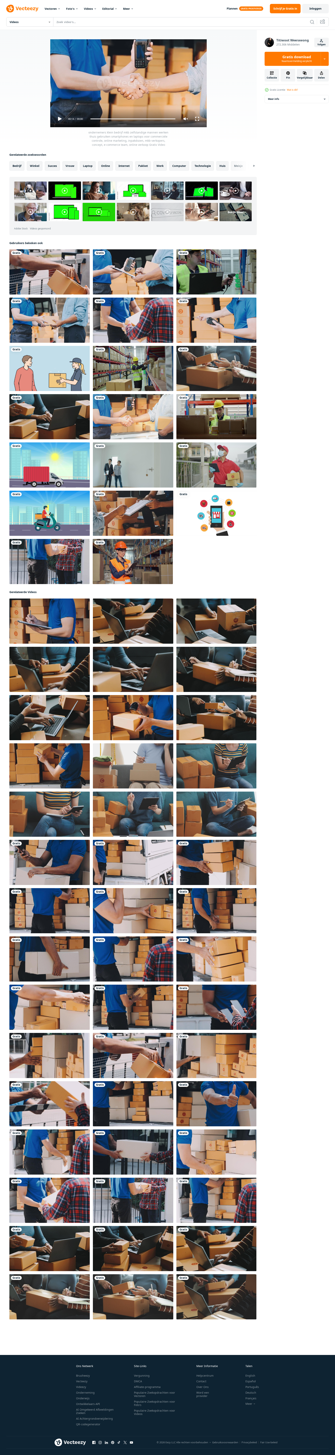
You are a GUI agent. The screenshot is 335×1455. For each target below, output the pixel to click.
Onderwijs (83, 1398)
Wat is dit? (292, 89)
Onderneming (85, 1392)
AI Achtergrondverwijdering (94, 1418)
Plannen (232, 8)
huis (222, 166)
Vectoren (51, 9)
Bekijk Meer (236, 212)
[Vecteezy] (22, 9)
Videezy (81, 1387)
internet (124, 166)
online (105, 166)
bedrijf (17, 166)
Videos (88, 9)
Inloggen (315, 8)
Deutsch (250, 1392)
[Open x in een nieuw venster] (125, 1442)
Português (252, 1387)
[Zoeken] (312, 22)
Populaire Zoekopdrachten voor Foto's (154, 1403)
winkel (34, 166)
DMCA (138, 1381)
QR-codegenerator (88, 1424)
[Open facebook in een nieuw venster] (93, 1442)
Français (250, 1398)
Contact (201, 1381)
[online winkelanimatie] (216, 513)
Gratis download (297, 59)
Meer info (273, 99)
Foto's (70, 9)
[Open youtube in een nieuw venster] (131, 1442)
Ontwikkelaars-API (88, 1404)
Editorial (108, 9)
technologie (203, 166)
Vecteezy (81, 1381)
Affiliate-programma (147, 1387)
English (250, 1375)
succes (52, 166)
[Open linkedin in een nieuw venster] (106, 1442)
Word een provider (202, 1394)
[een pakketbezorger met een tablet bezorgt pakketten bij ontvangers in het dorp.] (216, 465)
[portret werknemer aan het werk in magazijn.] (133, 561)
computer (179, 166)
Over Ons (202, 1387)
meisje (238, 166)
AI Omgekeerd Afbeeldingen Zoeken (95, 1411)
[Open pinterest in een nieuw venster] (112, 1442)
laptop (88, 166)
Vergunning (142, 1375)
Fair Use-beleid (269, 1442)
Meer (126, 9)
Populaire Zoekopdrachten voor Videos (154, 1412)
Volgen (321, 44)
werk (160, 166)
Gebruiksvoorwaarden (225, 1442)
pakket (143, 166)
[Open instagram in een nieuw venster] (100, 1442)
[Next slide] (250, 166)
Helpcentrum (205, 1375)
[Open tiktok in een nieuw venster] (118, 1442)
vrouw (70, 166)
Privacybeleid (249, 1442)
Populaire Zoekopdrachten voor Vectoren (154, 1394)
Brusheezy (83, 1375)
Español (250, 1381)
